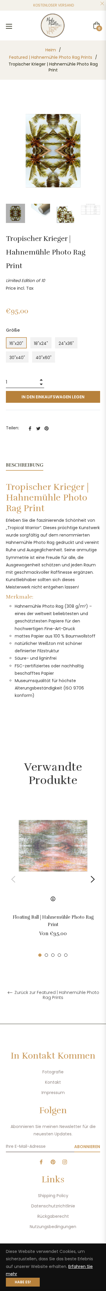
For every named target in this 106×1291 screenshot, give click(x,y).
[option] (53, 879)
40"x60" (44, 358)
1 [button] (40, 955)
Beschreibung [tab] (24, 465)
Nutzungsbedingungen (53, 1227)
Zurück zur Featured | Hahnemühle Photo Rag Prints (56, 995)
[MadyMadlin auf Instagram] (64, 1162)
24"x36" (66, 343)
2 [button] (46, 955)
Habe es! (23, 1282)
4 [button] (59, 955)
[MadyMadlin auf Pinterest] (53, 1162)
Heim (50, 50)
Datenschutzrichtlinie (53, 1206)
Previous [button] (13, 879)
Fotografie (53, 1072)
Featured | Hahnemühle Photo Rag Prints (50, 57)
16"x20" (16, 343)
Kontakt (53, 1082)
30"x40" (17, 358)
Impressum (53, 1093)
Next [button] (93, 879)
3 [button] (52, 955)
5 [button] (65, 955)
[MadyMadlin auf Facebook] (41, 1162)
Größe (13, 330)
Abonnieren (87, 1147)
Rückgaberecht (53, 1216)
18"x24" (41, 343)
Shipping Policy (53, 1196)
